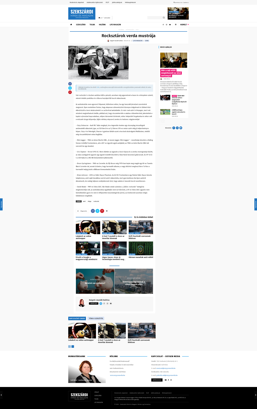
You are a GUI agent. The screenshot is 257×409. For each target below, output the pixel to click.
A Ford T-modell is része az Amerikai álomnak (113, 237)
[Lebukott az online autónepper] (88, 227)
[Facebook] (163, 25)
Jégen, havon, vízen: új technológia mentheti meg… (113, 258)
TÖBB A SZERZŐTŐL (96, 318)
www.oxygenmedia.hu (117, 375)
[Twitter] (97, 211)
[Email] (100, 303)
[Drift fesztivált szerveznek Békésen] (141, 227)
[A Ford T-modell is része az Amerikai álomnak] (114, 227)
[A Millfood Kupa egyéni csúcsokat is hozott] (165, 112)
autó (84, 201)
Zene (147, 40)
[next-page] (72, 346)
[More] (107, 211)
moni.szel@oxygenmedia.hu (165, 368)
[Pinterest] (102, 211)
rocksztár (96, 201)
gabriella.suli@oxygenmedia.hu (166, 375)
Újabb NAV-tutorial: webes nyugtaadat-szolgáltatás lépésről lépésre (179, 100)
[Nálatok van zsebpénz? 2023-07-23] (1, 395)
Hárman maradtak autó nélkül (141, 257)
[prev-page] (69, 346)
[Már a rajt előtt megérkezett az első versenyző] (173, 60)
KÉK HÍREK (132, 254)
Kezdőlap (121, 29)
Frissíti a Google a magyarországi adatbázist (86, 258)
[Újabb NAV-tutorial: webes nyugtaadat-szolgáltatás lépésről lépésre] (165, 97)
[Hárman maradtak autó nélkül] (141, 248)
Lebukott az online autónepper (83, 237)
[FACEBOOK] (168, 380)
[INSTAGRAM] (171, 380)
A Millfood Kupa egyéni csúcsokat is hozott (178, 112)
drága (89, 201)
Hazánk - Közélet (81, 233)
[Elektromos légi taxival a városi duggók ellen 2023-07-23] (255, 395)
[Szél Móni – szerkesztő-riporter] (87, 371)
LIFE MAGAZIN (130, 29)
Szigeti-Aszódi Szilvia (99, 300)
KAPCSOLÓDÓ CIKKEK (77, 318)
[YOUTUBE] (165, 380)
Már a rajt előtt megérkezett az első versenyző (176, 15)
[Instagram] (166, 25)
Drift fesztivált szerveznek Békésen (139, 237)
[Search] (164, 17)
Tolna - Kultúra (173, 11)
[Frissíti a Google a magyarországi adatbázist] (88, 248)
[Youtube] (170, 25)
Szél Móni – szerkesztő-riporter (81, 380)
